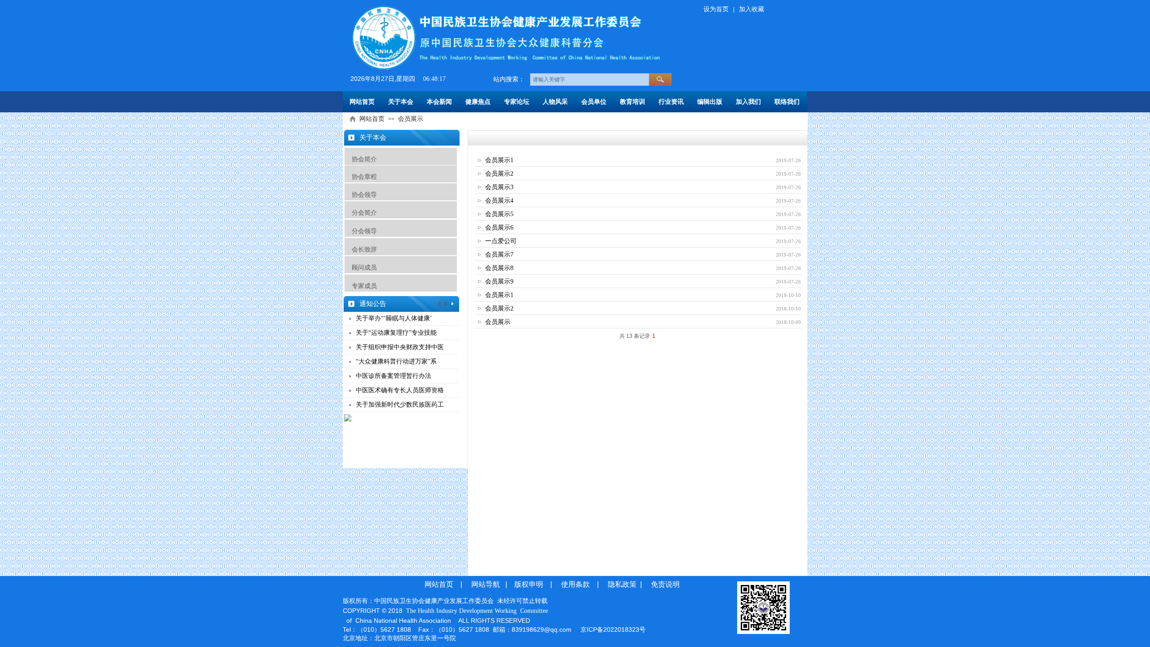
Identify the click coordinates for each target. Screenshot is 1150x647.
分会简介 (364, 212)
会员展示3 (499, 187)
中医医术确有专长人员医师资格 (400, 390)
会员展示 (410, 118)
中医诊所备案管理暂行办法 (393, 375)
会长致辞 (361, 249)
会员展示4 (499, 200)
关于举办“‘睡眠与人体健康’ (394, 318)
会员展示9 (499, 281)
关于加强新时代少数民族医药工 (400, 404)
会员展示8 (499, 268)
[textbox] (589, 79)
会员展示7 (499, 254)
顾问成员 (364, 267)
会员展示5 (499, 214)
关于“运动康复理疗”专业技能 (396, 332)
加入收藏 (751, 9)
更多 (443, 304)
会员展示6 (499, 227)
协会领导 (364, 194)
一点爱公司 (501, 241)
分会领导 (364, 231)
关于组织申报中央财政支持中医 (400, 347)
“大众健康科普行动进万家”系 (396, 361)
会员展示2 (499, 173)
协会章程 (364, 176)
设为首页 (716, 9)
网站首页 (372, 118)
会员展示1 (499, 160)
